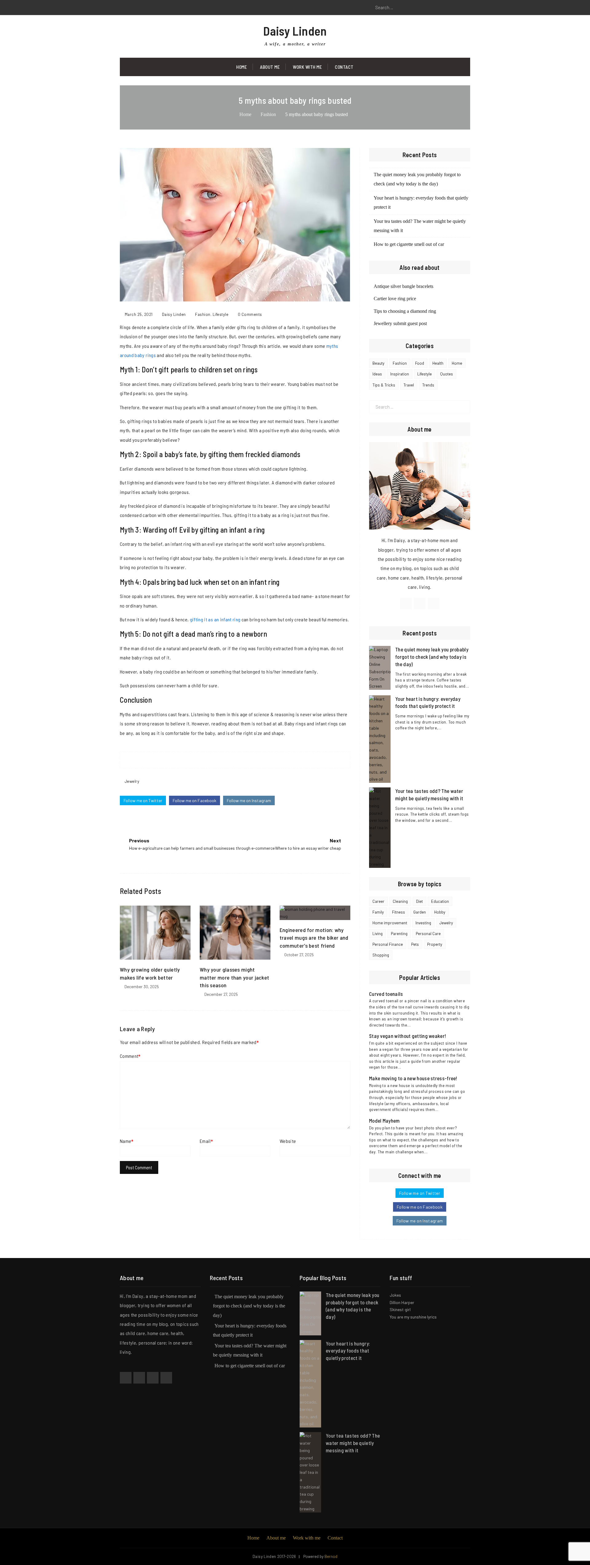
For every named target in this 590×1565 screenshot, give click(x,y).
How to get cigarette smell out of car (409, 244)
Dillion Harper (402, 1302)
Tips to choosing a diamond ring (405, 311)
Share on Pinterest (241, 760)
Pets (415, 944)
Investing (423, 922)
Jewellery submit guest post (400, 323)
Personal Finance (387, 944)
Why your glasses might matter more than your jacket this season (234, 977)
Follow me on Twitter (143, 800)
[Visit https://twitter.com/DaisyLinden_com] (420, 603)
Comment (129, 1056)
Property (434, 944)
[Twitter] (138, 7)
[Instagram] (152, 7)
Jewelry (132, 781)
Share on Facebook (217, 760)
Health (437, 363)
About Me (270, 67)
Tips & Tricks (383, 385)
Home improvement (389, 922)
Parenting (399, 933)
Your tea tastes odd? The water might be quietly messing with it (353, 1442)
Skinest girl (400, 1309)
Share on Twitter (229, 760)
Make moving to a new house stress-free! (413, 1078)
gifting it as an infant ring (215, 619)
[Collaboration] (166, 1378)
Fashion (202, 314)
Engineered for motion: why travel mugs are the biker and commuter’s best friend (314, 937)
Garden (419, 912)
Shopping (380, 955)
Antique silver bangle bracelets (403, 286)
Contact (344, 67)
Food (419, 363)
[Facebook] (124, 7)
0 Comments (250, 314)
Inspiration (399, 373)
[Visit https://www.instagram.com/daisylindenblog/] (433, 603)
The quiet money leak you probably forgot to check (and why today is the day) (431, 656)
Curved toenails (386, 994)
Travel (408, 385)
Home (241, 67)
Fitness (398, 912)
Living (377, 933)
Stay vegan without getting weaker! (407, 1036)
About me (276, 1537)
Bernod (330, 1556)
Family (378, 912)
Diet (419, 901)
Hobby (439, 912)
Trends (428, 385)
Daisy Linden (295, 30)
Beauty (378, 363)
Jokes (395, 1295)
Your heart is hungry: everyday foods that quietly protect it (348, 1350)
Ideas (377, 373)
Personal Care (428, 933)
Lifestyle (221, 314)
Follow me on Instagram (249, 800)
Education (440, 901)
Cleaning (400, 901)
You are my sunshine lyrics (413, 1316)
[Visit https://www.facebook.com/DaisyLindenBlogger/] (406, 603)
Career (378, 901)
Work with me (307, 67)
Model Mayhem (384, 1120)
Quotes (446, 373)
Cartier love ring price (395, 298)
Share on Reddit (252, 760)
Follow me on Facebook (194, 800)
